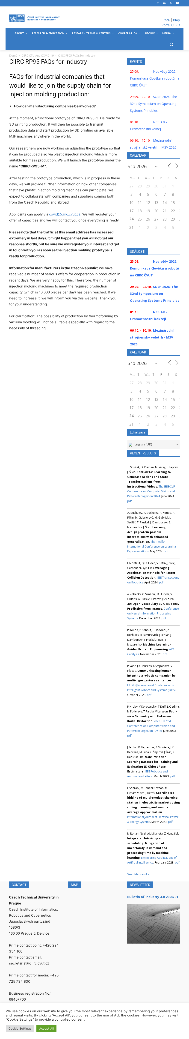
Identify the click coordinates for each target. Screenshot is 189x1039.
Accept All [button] (46, 1028)
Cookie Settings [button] (20, 1028)
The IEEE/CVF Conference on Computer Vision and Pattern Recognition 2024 (151, 491)
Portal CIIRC (171, 25)
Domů (13, 55)
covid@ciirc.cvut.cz (64, 214)
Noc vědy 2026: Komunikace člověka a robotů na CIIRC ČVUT (154, 78)
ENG (176, 20)
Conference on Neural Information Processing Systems (153, 613)
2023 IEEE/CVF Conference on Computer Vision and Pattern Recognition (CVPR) (151, 726)
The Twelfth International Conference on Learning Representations (151, 546)
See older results (138, 874)
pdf (129, 501)
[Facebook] (158, 3)
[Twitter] (170, 3)
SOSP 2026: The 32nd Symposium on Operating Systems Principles (153, 104)
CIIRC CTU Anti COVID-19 (38, 55)
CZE (167, 20)
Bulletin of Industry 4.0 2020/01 (152, 897)
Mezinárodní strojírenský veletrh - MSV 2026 (152, 337)
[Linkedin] (164, 3)
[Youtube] (177, 3)
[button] (171, 44)
